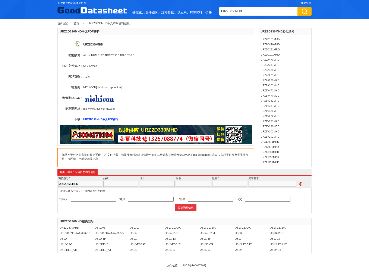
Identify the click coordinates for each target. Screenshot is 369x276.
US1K (133, 249)
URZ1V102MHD (270, 131)
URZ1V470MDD (270, 95)
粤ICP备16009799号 (194, 265)
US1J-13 (275, 238)
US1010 (134, 227)
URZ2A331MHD (270, 64)
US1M (238, 249)
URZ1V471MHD (270, 90)
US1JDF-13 (101, 244)
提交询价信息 (185, 207)
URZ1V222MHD (270, 116)
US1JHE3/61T (278, 244)
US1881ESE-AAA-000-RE (75, 233)
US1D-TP (100, 238)
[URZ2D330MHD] (156, 143)
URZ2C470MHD (270, 44)
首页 (76, 23)
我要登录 (306, 2)
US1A (133, 233)
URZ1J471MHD (270, 141)
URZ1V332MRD (270, 100)
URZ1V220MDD (270, 126)
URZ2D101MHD (270, 39)
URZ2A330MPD (270, 70)
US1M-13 (275, 249)
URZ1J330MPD (270, 157)
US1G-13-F (171, 238)
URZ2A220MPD (270, 80)
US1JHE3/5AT (243, 244)
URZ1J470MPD (270, 146)
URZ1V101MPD (270, 136)
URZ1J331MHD (270, 152)
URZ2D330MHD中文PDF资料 (100, 119)
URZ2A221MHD (270, 75)
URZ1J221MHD (270, 162)
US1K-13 (170, 249)
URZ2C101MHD (270, 54)
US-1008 (100, 227)
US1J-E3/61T (172, 244)
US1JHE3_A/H (68, 249)
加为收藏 (172, 265)
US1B (238, 233)
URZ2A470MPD (270, 59)
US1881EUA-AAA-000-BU (110, 233)
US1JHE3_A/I (103, 249)
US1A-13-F (171, 233)
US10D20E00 (278, 227)
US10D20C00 (243, 227)
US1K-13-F (206, 249)
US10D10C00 (173, 227)
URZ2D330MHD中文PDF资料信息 (109, 23)
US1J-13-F (66, 244)
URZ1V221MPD (270, 121)
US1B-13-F (276, 233)
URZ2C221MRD (270, 49)
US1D (63, 238)
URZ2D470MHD (69, 227)
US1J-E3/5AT (137, 244)
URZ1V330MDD (270, 111)
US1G (133, 238)
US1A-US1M (207, 233)
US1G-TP (205, 238)
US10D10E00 (208, 227)
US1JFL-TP (206, 244)
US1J (238, 238)
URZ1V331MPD (270, 105)
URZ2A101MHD (270, 85)
